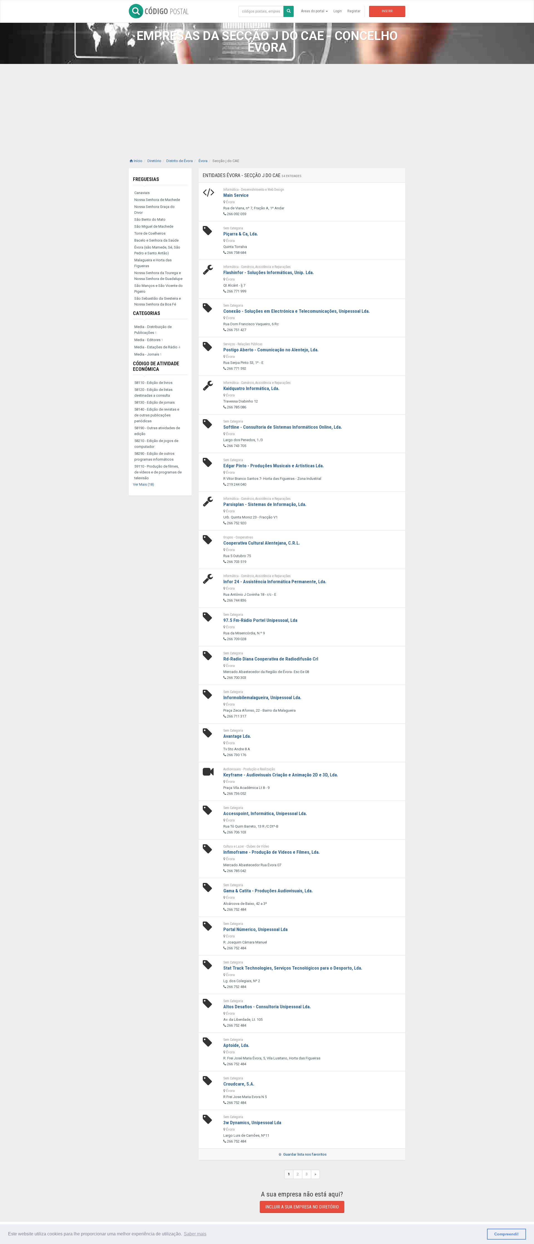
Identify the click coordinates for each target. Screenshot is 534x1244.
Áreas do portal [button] (313, 11)
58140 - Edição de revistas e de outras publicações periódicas (156, 415)
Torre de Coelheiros (149, 233)
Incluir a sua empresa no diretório (302, 1207)
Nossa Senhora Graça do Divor (154, 210)
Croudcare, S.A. (238, 1084)
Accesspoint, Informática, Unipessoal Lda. (265, 813)
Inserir (387, 11)
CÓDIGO (167, 11)
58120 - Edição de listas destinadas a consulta (153, 393)
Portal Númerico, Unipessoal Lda (255, 929)
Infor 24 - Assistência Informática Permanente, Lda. (275, 581)
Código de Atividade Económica (156, 366)
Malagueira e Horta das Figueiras (153, 263)
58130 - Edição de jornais (154, 402)
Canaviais (142, 193)
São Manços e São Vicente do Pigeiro (158, 289)
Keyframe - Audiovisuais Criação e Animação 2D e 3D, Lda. (280, 775)
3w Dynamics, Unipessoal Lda (252, 1122)
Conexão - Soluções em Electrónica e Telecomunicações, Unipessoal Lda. (296, 311)
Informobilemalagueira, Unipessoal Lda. (262, 697)
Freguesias (146, 179)
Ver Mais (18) (143, 484)
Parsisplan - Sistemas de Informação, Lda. (264, 504)
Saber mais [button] (195, 1233)
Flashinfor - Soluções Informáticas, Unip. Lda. (268, 272)
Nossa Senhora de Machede (157, 200)
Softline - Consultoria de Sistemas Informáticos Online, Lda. (282, 427)
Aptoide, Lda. (236, 1045)
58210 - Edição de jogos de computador (156, 444)
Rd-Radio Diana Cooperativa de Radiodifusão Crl (270, 659)
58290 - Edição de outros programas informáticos (154, 456)
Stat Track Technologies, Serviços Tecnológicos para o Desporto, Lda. (292, 968)
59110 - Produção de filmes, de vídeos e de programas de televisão (158, 472)
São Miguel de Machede (153, 226)
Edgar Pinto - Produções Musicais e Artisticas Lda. (273, 465)
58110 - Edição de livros (153, 383)
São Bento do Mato (149, 219)
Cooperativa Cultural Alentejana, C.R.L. (261, 543)
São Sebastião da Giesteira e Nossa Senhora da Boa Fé (157, 301)
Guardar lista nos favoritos (304, 1154)
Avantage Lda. (237, 736)
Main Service (236, 195)
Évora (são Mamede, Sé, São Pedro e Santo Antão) (157, 250)
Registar (353, 11)
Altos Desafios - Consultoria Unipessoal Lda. (267, 1006)
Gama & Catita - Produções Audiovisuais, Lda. (268, 890)
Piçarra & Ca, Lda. (240, 234)
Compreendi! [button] (506, 1234)
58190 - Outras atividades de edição (157, 431)
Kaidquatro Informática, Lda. (251, 388)
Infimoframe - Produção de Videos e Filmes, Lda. (271, 852)
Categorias (146, 313)
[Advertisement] (267, 106)
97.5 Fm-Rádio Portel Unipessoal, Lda (260, 620)
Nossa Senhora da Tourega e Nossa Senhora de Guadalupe (158, 276)
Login (337, 11)
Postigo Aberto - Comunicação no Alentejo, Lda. (271, 349)
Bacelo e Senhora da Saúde (156, 240)
